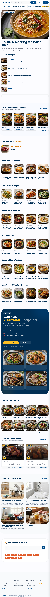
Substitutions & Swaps (30, 585)
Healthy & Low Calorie (18, 585)
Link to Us (40, 580)
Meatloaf (7, 557)
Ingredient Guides (29, 576)
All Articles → (29, 588)
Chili (19, 557)
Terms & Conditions (42, 582)
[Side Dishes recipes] (21, 185)
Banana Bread (22, 554)
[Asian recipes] (16, 235)
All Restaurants (43, 439)
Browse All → (4, 588)
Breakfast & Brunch (5, 583)
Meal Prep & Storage (30, 587)
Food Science (28, 583)
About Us (40, 576)
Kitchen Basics (29, 578)
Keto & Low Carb (17, 582)
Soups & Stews (4, 587)
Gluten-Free (16, 580)
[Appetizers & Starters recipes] (30, 285)
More (29, 6)
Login (40, 2)
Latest (3, 6)
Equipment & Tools (30, 582)
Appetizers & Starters (23, 6)
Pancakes (36, 554)
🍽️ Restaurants (37, 6)
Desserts (3, 582)
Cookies (14, 557)
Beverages (3, 585)
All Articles (44, 478)
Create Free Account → (44, 108)
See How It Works (25, 342)
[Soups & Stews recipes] (24, 260)
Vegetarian (16, 576)
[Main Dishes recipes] (22, 161)
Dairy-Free (16, 583)
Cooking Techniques (30, 580)
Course (15, 6)
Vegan (15, 578)
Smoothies (14, 554)
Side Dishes (3, 580)
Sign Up (45, 2)
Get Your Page (44, 400)
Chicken (7, 554)
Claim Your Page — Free (10, 342)
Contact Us (40, 578)
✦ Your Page (45, 6)
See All (46, 54)
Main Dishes (4, 578)
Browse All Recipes (25, 96)
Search (33, 2)
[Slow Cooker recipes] (22, 210)
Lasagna (29, 554)
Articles (8, 6)
